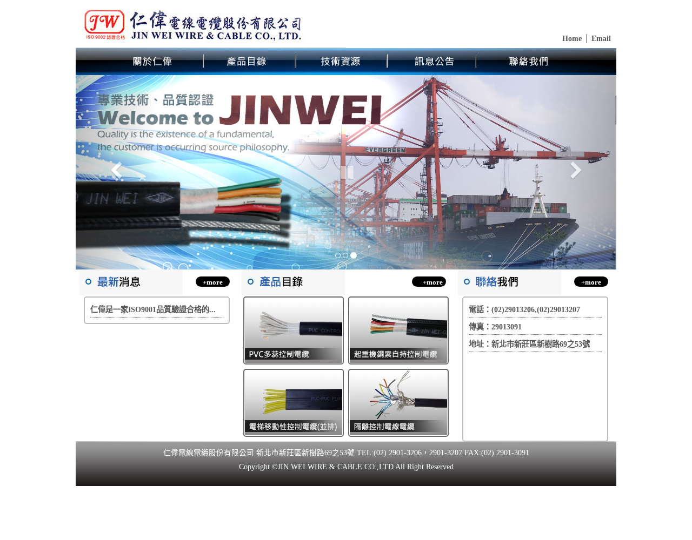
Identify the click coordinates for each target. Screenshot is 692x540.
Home (572, 38)
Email (600, 38)
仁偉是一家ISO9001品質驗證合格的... (153, 309)
